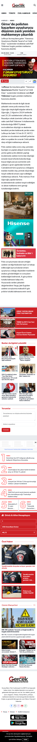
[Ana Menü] (2, 5)
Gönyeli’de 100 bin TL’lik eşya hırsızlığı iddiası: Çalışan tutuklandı (22, 483)
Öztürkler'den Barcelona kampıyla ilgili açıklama (8, 358)
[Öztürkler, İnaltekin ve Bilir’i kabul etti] (27, 368)
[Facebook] (11, 705)
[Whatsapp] (25, 705)
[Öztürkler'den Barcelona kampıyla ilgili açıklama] (10, 351)
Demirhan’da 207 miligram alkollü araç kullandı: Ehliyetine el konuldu (20, 459)
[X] (15, 705)
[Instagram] (18, 705)
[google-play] (18, 723)
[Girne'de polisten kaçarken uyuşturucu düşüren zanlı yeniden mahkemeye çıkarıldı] (18, 68)
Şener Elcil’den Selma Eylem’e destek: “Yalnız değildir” (26, 358)
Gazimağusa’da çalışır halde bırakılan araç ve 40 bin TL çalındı (21, 471)
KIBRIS (3, 13)
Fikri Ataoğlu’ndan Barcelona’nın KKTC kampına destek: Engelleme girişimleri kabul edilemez (26, 397)
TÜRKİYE (12, 13)
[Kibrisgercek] (18, 5)
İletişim (12, 712)
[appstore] (18, 717)
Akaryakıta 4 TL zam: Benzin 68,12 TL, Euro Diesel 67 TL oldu (12, 506)
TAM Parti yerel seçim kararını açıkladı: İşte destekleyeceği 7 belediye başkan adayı (22, 494)
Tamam (25, 739)
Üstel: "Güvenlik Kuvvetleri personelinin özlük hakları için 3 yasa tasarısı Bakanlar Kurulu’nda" (31, 506)
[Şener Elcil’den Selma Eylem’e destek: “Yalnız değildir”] (27, 351)
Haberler (4, 20)
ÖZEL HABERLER (24, 13)
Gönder (6, 430)
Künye (5, 712)
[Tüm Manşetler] (34, 605)
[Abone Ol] (34, 81)
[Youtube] (22, 705)
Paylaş (6, 81)
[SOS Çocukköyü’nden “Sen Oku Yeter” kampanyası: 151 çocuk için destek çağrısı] (10, 368)
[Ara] (35, 5)
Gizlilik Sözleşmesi (24, 712)
